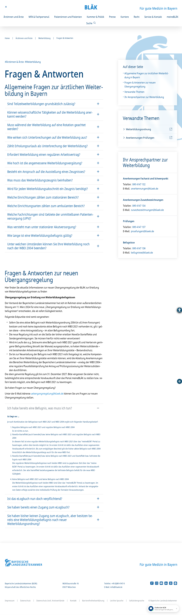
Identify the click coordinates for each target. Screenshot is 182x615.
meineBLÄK (172, 16)
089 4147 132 (139, 184)
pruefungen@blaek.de (142, 231)
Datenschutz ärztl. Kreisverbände (50, 600)
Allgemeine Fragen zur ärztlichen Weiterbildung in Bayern (147, 75)
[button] (54, 104)
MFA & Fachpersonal (39, 16)
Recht (137, 16)
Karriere (125, 16)
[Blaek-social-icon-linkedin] (166, 583)
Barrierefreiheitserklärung (93, 600)
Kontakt (73, 600)
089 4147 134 (139, 205)
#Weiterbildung (33, 61)
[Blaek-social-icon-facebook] (152, 583)
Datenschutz (25, 600)
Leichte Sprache (116, 600)
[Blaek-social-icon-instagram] (156, 583)
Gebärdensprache (136, 600)
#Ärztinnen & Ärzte (14, 61)
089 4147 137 (139, 227)
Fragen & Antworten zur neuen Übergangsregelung (140, 84)
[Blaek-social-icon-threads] (170, 583)
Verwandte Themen (134, 92)
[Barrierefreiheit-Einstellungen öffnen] (179, 310)
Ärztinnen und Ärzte (14, 16)
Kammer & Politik (95, 16)
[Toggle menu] (6, 7)
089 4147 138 (139, 248)
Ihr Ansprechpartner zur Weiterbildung (144, 97)
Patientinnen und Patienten (68, 16)
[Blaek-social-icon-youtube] (161, 583)
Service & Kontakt (153, 16)
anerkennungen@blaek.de (144, 188)
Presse (112, 16)
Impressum (9, 600)
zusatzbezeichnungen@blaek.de (147, 210)
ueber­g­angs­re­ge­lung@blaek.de (47, 393)
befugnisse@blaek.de (142, 252)
